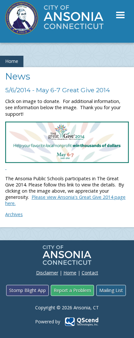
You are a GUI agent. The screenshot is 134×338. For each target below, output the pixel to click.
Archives (14, 214)
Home (11, 61)
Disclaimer (47, 273)
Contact (90, 273)
